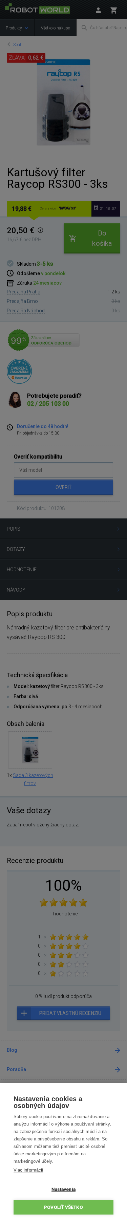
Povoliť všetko (63, 1207)
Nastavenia (63, 1189)
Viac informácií (28, 1170)
